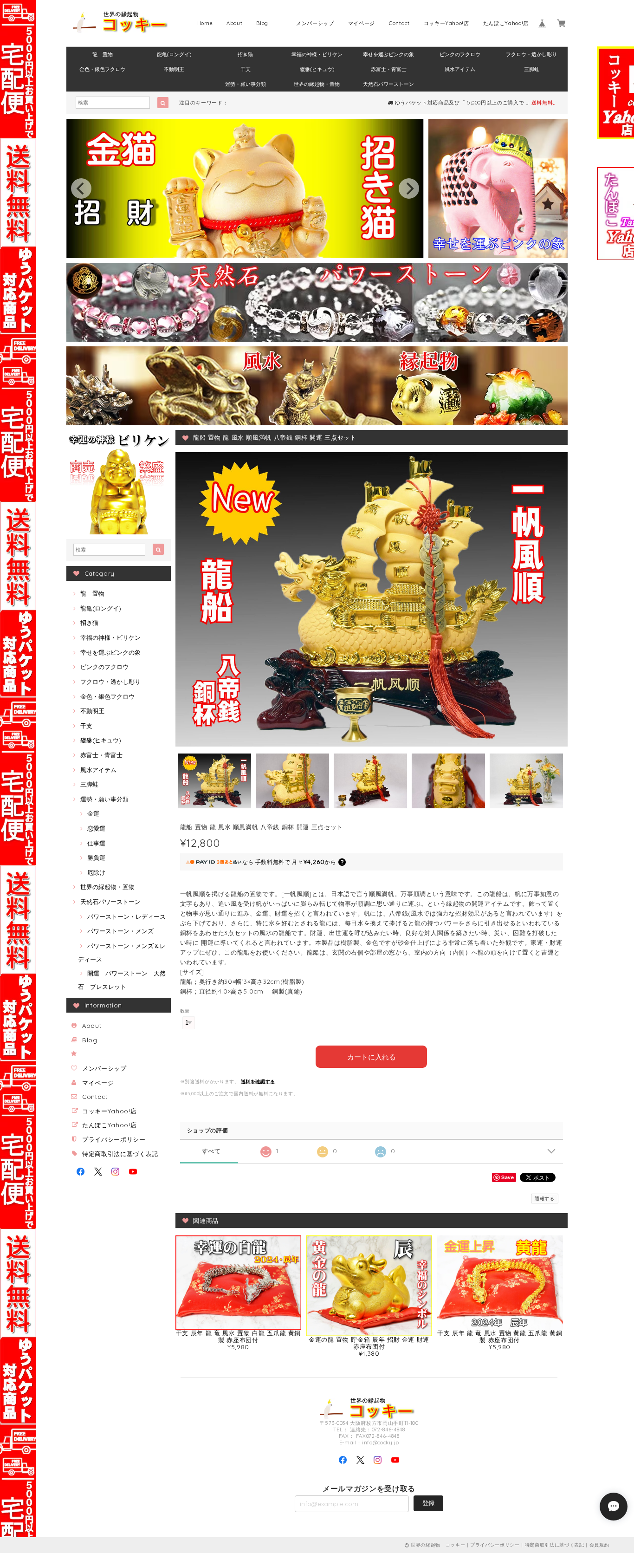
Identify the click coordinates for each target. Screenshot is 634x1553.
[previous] (81, 188)
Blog (262, 23)
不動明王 (174, 69)
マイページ (361, 23)
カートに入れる (371, 1056)
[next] (409, 188)
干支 (245, 69)
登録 (428, 1503)
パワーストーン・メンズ (120, 931)
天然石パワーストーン (388, 84)
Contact (399, 23)
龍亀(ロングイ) (174, 54)
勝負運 (96, 857)
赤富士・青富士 (389, 69)
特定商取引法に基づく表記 (120, 1153)
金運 (93, 813)
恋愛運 (96, 828)
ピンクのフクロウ (460, 54)
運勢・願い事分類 (245, 84)
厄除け (96, 872)
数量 (185, 1011)
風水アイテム (460, 69)
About (234, 23)
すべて (211, 1151)
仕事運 (96, 843)
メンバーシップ (315, 23)
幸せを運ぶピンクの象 (388, 54)
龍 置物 (102, 54)
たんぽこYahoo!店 (506, 23)
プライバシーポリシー (114, 1139)
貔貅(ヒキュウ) (317, 69)
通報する (545, 1199)
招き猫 (245, 54)
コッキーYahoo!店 (446, 23)
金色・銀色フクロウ (102, 69)
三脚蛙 (531, 69)
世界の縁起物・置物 (317, 84)
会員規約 (599, 1545)
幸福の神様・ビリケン (317, 54)
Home (205, 23)
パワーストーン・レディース (126, 916)
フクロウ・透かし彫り (531, 54)
